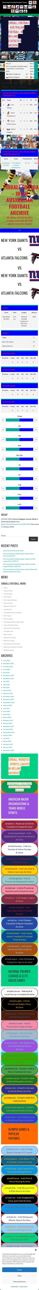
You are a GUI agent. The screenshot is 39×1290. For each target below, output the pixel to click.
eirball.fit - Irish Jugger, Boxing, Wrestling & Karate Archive (19, 1209)
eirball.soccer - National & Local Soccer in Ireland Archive (19, 993)
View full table (33, 137)
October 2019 (8, 729)
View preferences (19, 1282)
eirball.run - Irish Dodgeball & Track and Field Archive (19, 1199)
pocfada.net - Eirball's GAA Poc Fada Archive (19, 1099)
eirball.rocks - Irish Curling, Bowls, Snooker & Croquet (19, 1151)
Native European (9, 641)
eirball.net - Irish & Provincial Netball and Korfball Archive (19, 889)
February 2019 (8, 744)
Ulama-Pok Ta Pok (10, 637)
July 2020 (6, 708)
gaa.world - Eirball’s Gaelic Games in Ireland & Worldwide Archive (19, 1058)
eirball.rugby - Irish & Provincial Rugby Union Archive (19, 1004)
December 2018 (8, 750)
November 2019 (8, 726)
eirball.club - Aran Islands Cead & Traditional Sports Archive (19, 1118)
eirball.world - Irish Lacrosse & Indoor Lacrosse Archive (19, 870)
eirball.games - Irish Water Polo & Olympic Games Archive (19, 1160)
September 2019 (8, 732)
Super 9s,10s (8, 603)
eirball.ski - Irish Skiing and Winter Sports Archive (19, 1218)
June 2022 (6, 669)
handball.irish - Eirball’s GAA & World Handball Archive (19, 1070)
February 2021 (8, 693)
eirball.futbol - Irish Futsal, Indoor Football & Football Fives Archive (19, 936)
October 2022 (8, 666)
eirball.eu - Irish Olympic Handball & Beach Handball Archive (19, 923)
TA (36, 100)
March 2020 (7, 717)
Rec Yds (33, 358)
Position (5, 358)
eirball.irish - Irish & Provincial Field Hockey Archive (19, 1015)
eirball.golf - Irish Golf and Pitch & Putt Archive (19, 1035)
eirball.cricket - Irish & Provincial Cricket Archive (19, 1025)
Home (6, 588)
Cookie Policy (14, 1286)
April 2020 (6, 714)
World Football (8, 650)
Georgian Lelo (8, 631)
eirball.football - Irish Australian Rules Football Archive (19, 910)
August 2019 (7, 735)
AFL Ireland (7, 597)
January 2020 (7, 723)
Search (3, 535)
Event (16, 159)
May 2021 (6, 687)
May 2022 (6, 672)
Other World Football (11, 625)
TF (31, 100)
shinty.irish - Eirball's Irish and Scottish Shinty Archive (19, 1089)
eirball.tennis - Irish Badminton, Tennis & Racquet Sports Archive (19, 1045)
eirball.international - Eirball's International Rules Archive (19, 1109)
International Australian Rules (14, 622)
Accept (19, 1270)
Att (18, 358)
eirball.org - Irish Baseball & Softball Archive (19, 860)
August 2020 (7, 705)
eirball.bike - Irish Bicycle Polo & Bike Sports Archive (19, 1189)
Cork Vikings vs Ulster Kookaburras (16, 165)
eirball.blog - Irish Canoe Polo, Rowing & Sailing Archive (19, 1170)
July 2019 (6, 738)
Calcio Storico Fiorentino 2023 (13, 551)
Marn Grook (8, 634)
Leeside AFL (8, 609)
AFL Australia (8, 619)
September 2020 (8, 702)
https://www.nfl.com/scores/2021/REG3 (16, 524)
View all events (33, 171)
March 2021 (7, 690)
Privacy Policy (23, 1286)
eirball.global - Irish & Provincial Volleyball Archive (19, 880)
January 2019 (7, 747)
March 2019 (7, 741)
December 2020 (8, 696)
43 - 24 (27, 163)
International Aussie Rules (13, 612)
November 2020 (8, 699)
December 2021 (8, 675)
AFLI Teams (8, 616)
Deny (19, 1276)
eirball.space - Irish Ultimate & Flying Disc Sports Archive (19, 960)
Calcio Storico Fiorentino (12, 628)
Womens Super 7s (10, 606)
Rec (27, 358)
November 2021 (8, 678)
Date (6, 159)
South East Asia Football (12, 644)
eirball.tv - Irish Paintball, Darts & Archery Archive (19, 1238)
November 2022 (8, 663)
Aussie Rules (8, 594)
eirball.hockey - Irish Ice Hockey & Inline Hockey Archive (19, 849)
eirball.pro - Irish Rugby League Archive (19, 899)
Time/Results (27, 159)
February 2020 (8, 720)
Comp (12, 358)
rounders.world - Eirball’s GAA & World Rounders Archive (19, 1080)
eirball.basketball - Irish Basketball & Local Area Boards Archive (19, 836)
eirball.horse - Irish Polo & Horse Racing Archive (19, 1180)
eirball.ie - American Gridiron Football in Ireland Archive (19, 825)
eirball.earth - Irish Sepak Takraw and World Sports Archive (19, 949)
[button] (36, 1250)
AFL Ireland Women (10, 600)
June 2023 (6, 660)
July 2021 (6, 681)
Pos (3, 100)
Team (9, 100)
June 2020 (6, 711)
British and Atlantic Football (13, 647)
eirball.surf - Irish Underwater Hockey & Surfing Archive (19, 1228)
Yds (22, 358)
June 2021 (6, 684)
